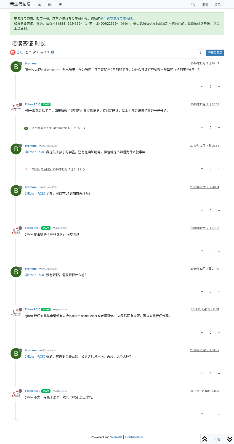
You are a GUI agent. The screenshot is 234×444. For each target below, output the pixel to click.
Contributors (134, 437)
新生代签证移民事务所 (116, 19)
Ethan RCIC (32, 104)
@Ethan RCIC (49, 145)
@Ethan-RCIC (35, 152)
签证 (19, 52)
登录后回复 (215, 52)
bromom (31, 63)
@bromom (61, 227)
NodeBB (116, 437)
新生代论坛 (20, 4)
